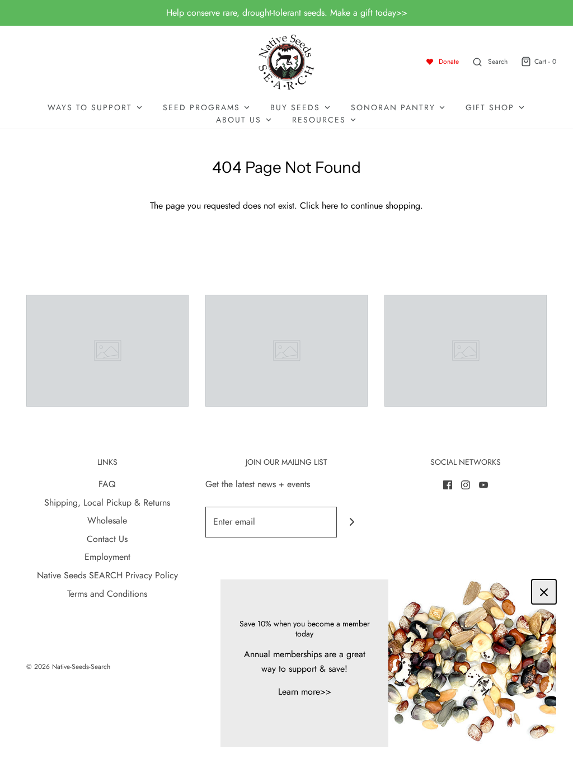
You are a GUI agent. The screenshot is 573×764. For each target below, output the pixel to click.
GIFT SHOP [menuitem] (490, 107)
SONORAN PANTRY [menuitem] (393, 107)
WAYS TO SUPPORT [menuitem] (90, 107)
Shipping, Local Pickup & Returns (107, 502)
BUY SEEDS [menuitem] (295, 107)
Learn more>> (304, 691)
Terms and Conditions (107, 593)
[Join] (352, 522)
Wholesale (107, 520)
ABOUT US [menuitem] (238, 119)
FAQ (107, 484)
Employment (107, 556)
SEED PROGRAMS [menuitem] (201, 107)
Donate (449, 61)
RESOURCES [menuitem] (319, 119)
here (330, 205)
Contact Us (107, 538)
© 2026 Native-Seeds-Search (68, 667)
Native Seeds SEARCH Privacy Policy (107, 575)
